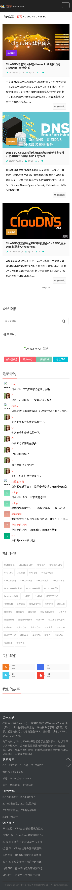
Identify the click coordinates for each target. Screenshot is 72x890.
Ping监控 (7, 828)
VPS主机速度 (42, 580)
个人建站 (26, 596)
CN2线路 (21, 572)
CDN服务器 (9, 564)
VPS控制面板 (58, 580)
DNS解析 (11, 141)
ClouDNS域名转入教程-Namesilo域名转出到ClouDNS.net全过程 (33, 66)
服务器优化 (9, 619)
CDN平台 (8, 835)
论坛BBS (60, 359)
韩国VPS (59, 635)
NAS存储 (33, 572)
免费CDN (8, 603)
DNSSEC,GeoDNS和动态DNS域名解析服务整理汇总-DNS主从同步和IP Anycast (35, 154)
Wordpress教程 (11, 596)
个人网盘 (38, 596)
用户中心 (27, 359)
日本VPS (62, 611)
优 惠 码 (7, 848)
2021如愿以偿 (28, 803)
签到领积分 (11, 359)
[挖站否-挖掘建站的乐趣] (19, 6)
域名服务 (11, 53)
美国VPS (36, 635)
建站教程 (8, 611)
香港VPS (20, 642)
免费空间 (8, 855)
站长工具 (49, 627)
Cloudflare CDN (26, 564)
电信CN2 (8, 627)
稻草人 (15, 406)
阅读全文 (61, 106)
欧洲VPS (40, 619)
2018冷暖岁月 (28, 796)
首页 (19, 16)
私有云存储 (35, 627)
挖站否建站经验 (47, 611)
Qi (33, 72)
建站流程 (20, 611)
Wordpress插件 (51, 588)
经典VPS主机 (10, 635)
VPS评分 (8, 875)
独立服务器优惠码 (56, 619)
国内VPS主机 (35, 603)
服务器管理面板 (25, 619)
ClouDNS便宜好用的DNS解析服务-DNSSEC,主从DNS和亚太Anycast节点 (36, 245)
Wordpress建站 (33, 588)
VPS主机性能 (47, 572)
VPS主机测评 (10, 580)
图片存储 (49, 603)
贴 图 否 (7, 861)
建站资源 (32, 611)
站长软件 (61, 627)
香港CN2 (8, 642)
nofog (15, 492)
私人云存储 (21, 627)
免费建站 (21, 603)
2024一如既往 (10, 816)
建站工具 (61, 603)
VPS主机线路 (26, 580)
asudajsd (16, 513)
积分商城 (44, 359)
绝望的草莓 (18, 481)
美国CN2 (24, 635)
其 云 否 (7, 841)
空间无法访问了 (20, 524)
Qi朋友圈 (15, 785)
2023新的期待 (28, 810)
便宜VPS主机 (52, 596)
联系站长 (28, 785)
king (14, 384)
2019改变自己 (10, 803)
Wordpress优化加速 (13, 588)
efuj (13, 535)
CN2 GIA (41, 564)
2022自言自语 (10, 810)
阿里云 (48, 635)
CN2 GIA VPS (55, 564)
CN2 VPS (8, 572)
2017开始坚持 (10, 796)
